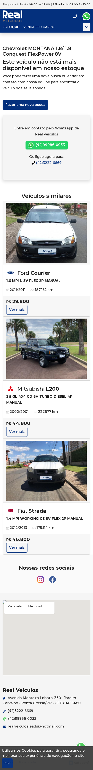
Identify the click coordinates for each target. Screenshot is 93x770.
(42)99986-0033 (50, 145)
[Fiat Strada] (46, 471)
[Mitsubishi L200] (46, 349)
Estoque (11, 27)
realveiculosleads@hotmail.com (35, 726)
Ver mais (17, 310)
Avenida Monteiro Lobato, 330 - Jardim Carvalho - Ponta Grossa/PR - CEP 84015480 (42, 700)
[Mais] (86, 27)
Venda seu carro (38, 27)
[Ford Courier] (46, 233)
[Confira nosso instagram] (41, 578)
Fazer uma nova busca (25, 105)
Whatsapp (86, 16)
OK (7, 763)
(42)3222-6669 (48, 163)
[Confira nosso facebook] (52, 578)
